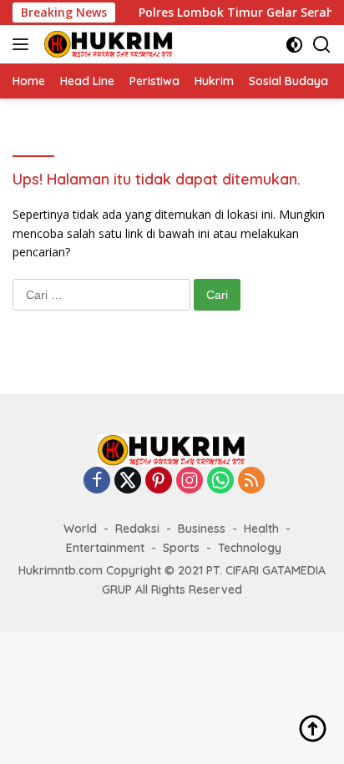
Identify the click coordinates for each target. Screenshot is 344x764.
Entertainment (105, 547)
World (80, 528)
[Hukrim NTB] (107, 44)
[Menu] (24, 44)
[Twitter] (127, 481)
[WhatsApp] (220, 481)
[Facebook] (96, 481)
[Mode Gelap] (294, 44)
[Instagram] (189, 481)
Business (201, 528)
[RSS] (251, 481)
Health (261, 528)
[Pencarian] (321, 44)
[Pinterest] (158, 481)
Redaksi (137, 528)
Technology (249, 547)
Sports (181, 547)
